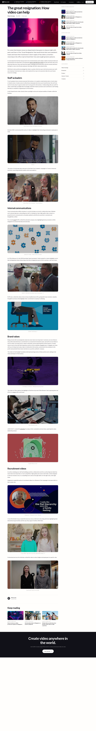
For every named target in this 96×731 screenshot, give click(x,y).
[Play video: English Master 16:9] (33, 448)
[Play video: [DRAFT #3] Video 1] (33, 316)
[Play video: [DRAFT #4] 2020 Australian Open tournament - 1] (33, 277)
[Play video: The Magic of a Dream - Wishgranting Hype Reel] (33, 371)
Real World (56, 2)
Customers (71, 2)
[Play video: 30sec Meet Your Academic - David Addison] (33, 187)
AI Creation (63, 2)
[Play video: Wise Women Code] (33, 409)
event (14, 219)
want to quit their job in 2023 (36, 62)
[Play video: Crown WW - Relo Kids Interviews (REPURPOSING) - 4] (33, 538)
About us (79, 2)
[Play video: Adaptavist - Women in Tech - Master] (33, 499)
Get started (89, 2)
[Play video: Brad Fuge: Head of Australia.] (33, 575)
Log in (83, 2)
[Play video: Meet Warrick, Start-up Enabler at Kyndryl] (33, 110)
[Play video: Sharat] (33, 149)
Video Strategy (11, 16)
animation (22, 429)
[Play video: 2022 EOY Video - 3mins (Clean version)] (33, 239)
